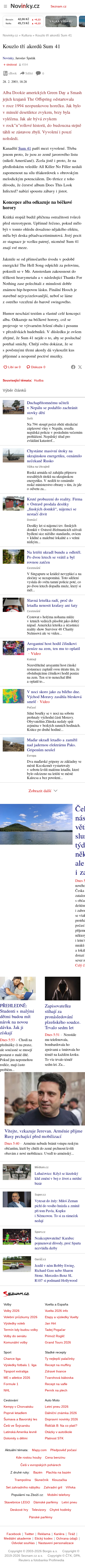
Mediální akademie (17, 1538)
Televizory (39, 1510)
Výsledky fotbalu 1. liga (20, 1365)
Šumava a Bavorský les (20, 1419)
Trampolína (23, 1480)
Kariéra (59, 1534)
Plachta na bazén (58, 1472)
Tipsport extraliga (16, 1371)
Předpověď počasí (63, 1450)
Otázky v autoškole (58, 1432)
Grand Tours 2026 (58, 1342)
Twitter (29, 1534)
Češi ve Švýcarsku (17, 1425)
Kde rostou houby (28, 1457)
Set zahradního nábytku (23, 1487)
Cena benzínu (55, 1457)
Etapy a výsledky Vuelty (61, 1317)
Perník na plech (56, 1390)
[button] (13, 407)
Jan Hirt (50, 1323)
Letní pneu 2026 (56, 1406)
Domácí (32, 519)
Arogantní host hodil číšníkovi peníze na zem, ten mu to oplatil (53, 646)
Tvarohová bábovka (59, 1377)
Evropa (31, 755)
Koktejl (31, 659)
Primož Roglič (55, 1336)
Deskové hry (19, 1510)
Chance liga (12, 1358)
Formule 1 (11, 1384)
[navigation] (5, 6)
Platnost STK (54, 1438)
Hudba (39, 380)
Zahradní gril (53, 1487)
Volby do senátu (15, 1336)
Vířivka (70, 1487)
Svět (30, 418)
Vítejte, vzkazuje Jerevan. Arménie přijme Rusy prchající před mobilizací (44, 1133)
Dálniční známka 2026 (61, 1413)
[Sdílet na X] (80, 367)
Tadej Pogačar (55, 1329)
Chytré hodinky (60, 1510)
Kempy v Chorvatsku (18, 1406)
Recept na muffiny (58, 1365)
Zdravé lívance (55, 1371)
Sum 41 (24, 148)
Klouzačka (59, 1480)
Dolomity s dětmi (15, 1438)
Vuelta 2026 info (56, 1311)
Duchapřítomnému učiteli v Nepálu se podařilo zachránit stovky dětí (52, 407)
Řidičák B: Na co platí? (61, 1425)
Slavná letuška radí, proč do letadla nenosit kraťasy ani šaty (52, 602)
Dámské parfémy (46, 1502)
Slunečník (41, 1480)
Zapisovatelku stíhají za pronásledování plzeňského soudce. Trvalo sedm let (62, 1017)
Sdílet (29, 73)
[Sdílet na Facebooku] (73, 367)
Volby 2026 (11, 1311)
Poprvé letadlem (15, 1413)
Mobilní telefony (58, 1495)
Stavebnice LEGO (17, 1502)
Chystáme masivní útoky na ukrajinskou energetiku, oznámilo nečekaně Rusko (54, 455)
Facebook (14, 1534)
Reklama (44, 1534)
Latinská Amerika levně (20, 1432)
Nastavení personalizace (56, 1543)
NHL (7, 1390)
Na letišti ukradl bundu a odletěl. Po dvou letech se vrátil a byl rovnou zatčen (54, 557)
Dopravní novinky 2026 (61, 1419)
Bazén (37, 1472)
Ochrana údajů (67, 1538)
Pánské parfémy (40, 1517)
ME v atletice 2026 (17, 1377)
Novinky (8, 58)
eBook (13, 73)
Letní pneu (69, 1502)
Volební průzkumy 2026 (20, 1317)
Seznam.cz (58, 6)
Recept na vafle (56, 1384)
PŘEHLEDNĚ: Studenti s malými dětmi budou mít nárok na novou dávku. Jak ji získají (17, 1019)
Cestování (33, 568)
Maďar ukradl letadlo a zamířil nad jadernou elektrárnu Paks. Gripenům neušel (52, 744)
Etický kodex (44, 1538)
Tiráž (71, 1534)
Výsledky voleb (14, 1323)
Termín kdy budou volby (21, 1329)
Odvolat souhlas (23, 1543)
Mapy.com (39, 1450)
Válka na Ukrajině (38, 466)
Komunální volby (15, 1342)
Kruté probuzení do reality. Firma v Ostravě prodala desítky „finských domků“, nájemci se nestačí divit (54, 506)
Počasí (31, 707)
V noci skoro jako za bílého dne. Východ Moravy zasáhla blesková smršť (54, 696)
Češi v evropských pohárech (40, 1465)
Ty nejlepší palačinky (60, 1358)
